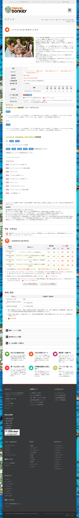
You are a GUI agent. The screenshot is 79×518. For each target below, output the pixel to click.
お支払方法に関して (65, 269)
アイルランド (59, 448)
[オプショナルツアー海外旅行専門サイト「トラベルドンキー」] (16, 9)
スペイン (58, 464)
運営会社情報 (65, 2)
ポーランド (9, 493)
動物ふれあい (40, 71)
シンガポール (34, 450)
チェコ (57, 466)
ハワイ (8, 448)
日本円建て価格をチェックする (48, 269)
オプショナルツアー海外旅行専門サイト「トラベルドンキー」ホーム (28, 2)
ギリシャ (58, 459)
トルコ (8, 506)
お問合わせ (9, 425)
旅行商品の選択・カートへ (38, 400)
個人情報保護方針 (61, 397)
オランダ (58, 457)
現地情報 (8, 428)
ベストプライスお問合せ (48, 284)
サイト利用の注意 (61, 395)
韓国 (32, 445)
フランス (8, 486)
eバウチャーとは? (49, 97)
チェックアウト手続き (37, 402)
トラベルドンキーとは (54, 2)
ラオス (32, 466)
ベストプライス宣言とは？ (31, 280)
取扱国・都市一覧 (11, 399)
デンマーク (59, 469)
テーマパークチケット (29, 71)
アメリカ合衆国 (10, 463)
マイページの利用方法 (37, 404)
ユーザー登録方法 (36, 395)
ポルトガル (9, 495)
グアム (8, 450)
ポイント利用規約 (61, 400)
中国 (32, 457)
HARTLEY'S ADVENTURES (30, 78)
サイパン (8, 452)
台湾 (32, 455)
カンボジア (34, 448)
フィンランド (9, 484)
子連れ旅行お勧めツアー (32, 72)
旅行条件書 (13, 318)
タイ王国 (33, 452)
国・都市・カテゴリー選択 (38, 397)
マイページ (9, 405)
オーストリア (59, 455)
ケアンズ (25, 68)
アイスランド (59, 445)
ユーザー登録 (9, 403)
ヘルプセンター (60, 393)
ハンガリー (9, 481)
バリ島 (32, 459)
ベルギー (8, 491)
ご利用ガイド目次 (36, 393)
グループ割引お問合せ (30, 284)
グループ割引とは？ (53, 276)
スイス (57, 462)
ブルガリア (9, 488)
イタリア (58, 452)
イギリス (58, 450)
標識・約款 (9, 423)
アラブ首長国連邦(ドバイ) (13, 503)
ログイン (8, 401)
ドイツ (8, 479)
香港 (32, 462)
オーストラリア (10, 445)
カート (8, 408)
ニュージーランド (11, 455)
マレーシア (34, 464)
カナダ (8, 465)
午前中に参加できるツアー (52, 71)
